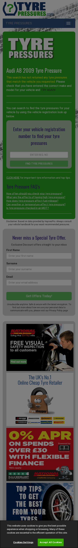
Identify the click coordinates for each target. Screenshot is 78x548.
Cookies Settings (23, 542)
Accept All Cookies (51, 542)
